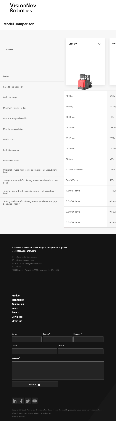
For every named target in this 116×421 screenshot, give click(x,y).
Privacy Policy (18, 416)
